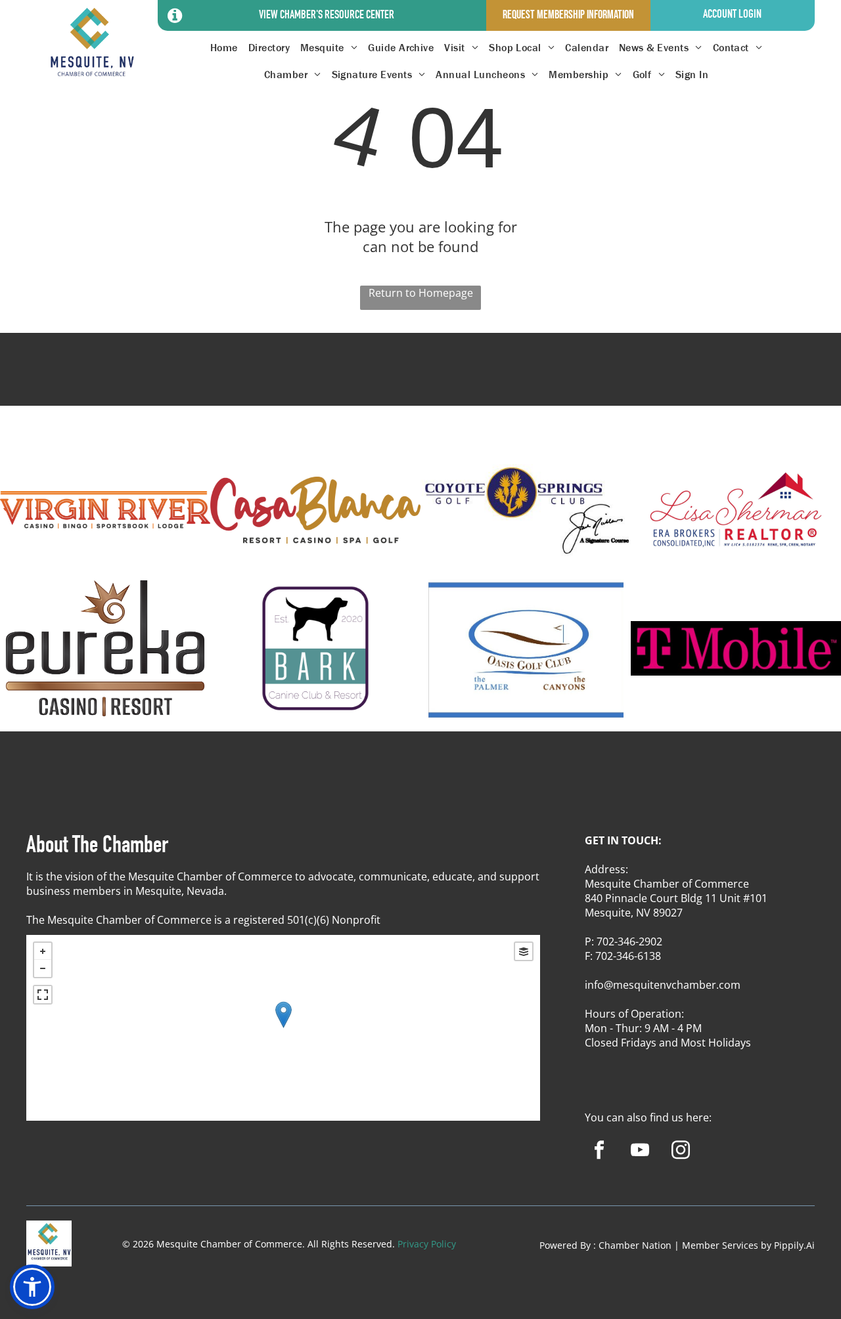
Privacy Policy (427, 1244)
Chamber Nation (635, 1245)
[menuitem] (224, 47)
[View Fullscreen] (42, 994)
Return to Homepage (421, 293)
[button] (32, 1287)
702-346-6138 (628, 956)
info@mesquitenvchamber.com (662, 985)
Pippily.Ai (794, 1245)
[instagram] (680, 1151)
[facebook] (599, 1151)
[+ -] (283, 1028)
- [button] (42, 968)
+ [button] (42, 951)
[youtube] (639, 1151)
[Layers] (523, 951)
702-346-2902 (629, 941)
